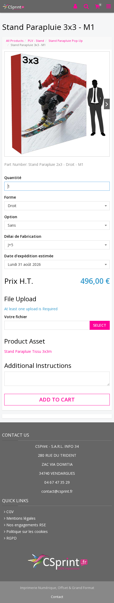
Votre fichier (15, 316)
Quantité (12, 177)
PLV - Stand (36, 41)
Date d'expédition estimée (28, 255)
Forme (10, 197)
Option (10, 216)
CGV (10, 511)
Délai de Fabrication (22, 236)
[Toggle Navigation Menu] (108, 6)
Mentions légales (21, 518)
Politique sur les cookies (27, 531)
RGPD (11, 538)
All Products (14, 41)
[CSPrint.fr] (13, 6)
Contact (57, 596)
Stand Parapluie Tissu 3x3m (28, 351)
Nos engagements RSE (26, 524)
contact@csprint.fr (57, 491)
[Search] (86, 6)
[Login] (75, 6)
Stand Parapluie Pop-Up (66, 41)
